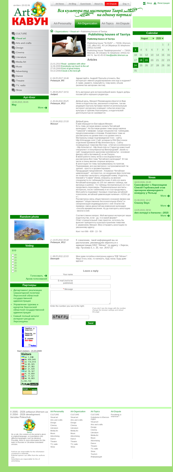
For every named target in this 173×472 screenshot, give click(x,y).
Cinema (20, 52)
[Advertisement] (29, 164)
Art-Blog (72, 4)
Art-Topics (108, 23)
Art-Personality (62, 23)
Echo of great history (70, 68)
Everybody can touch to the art (75, 66)
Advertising (22, 71)
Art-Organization (87, 23)
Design (19, 47)
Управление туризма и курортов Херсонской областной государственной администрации (28, 308)
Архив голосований (36, 278)
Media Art (21, 61)
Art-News (59, 4)
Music (19, 66)
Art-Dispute (111, 4)
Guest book (85, 4)
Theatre (20, 80)
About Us (98, 4)
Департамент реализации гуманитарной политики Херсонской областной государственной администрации (27, 295)
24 (135, 65)
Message (68, 289)
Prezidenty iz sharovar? (116, 415)
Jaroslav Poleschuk (20, 417)
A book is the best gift (70, 71)
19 (146, 60)
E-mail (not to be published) (65, 282)
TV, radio (21, 85)
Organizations (61, 31)
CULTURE (21, 33)
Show (19, 90)
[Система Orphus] (29, 346)
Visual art (21, 38)
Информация (96, 457)
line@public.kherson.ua (117, 55)
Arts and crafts (23, 43)
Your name (68, 274)
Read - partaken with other (73, 64)
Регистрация (164, 3)
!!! (15, 255)
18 (141, 60)
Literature (21, 57)
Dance (19, 76)
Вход (149, 3)
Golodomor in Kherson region (100, 418)
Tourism (94, 454)
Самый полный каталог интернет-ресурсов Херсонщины (26, 319)
